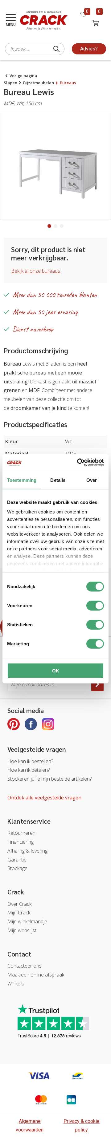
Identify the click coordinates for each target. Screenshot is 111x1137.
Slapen (10, 82)
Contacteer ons (24, 965)
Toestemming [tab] (21, 479)
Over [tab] (91, 479)
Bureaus (68, 82)
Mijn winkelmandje (27, 921)
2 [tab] (55, 226)
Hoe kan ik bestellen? (30, 761)
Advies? (89, 49)
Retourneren (21, 833)
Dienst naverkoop (33, 329)
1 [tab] (49, 226)
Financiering (20, 841)
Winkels (15, 983)
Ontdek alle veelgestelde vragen (44, 797)
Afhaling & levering (27, 850)
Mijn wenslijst (21, 930)
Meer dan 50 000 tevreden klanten (55, 294)
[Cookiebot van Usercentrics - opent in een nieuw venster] (78, 462)
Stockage (17, 868)
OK (55, 670)
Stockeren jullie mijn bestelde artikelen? (49, 778)
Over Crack (19, 904)
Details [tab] (57, 479)
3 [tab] (62, 226)
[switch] (95, 605)
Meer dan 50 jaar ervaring (45, 311)
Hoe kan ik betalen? (28, 770)
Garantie (17, 859)
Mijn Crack (18, 912)
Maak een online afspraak (35, 974)
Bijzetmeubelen (38, 82)
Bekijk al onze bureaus (35, 270)
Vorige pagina (23, 75)
